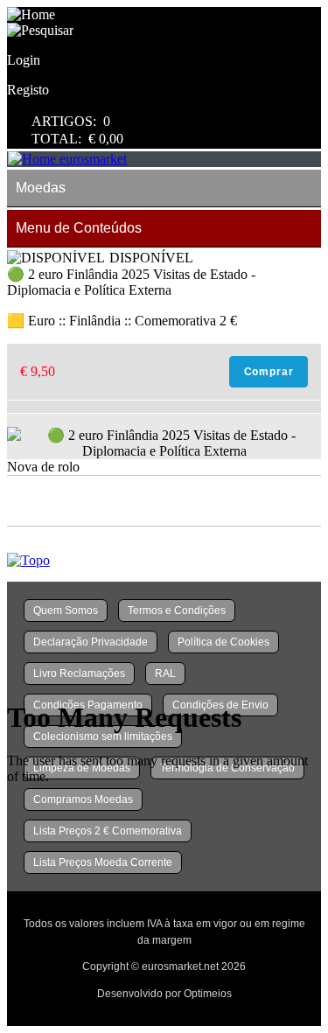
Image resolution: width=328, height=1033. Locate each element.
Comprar (269, 372)
